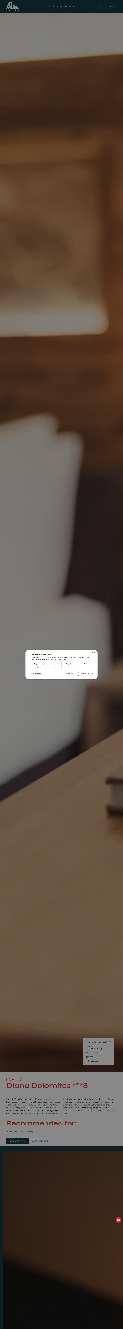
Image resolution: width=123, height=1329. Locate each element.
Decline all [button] (69, 674)
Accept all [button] (85, 674)
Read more (62, 659)
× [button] (94, 652)
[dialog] (61, 664)
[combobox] (92, 652)
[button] (36, 674)
